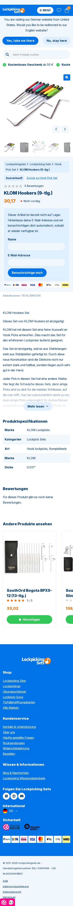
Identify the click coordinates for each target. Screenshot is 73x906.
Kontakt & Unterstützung (19, 727)
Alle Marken (11, 708)
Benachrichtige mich (27, 273)
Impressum (9, 897)
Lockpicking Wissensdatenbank (24, 778)
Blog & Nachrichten (16, 773)
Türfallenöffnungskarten (19, 702)
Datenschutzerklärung (16, 886)
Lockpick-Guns (13, 697)
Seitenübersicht (12, 891)
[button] (66, 77)
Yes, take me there (20, 41)
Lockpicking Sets (40, 164)
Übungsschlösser (14, 691)
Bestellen (9, 754)
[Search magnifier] (7, 54)
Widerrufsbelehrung (16, 748)
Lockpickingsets (16, 164)
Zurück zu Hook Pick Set (42, 177)
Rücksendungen (14, 743)
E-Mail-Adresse (19, 255)
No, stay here (57, 41)
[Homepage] (14, 10)
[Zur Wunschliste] (58, 10)
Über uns (9, 732)
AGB (5, 880)
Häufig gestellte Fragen (18, 738)
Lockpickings (11, 686)
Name (12, 239)
